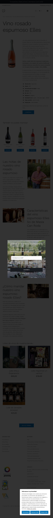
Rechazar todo (34, 512)
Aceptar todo (44, 512)
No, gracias (26, 273)
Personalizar (26, 512)
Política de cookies (31, 508)
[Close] (43, 242)
